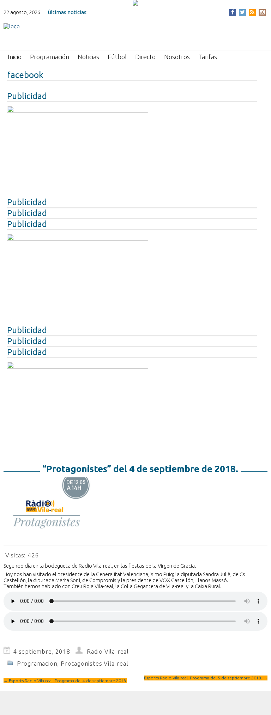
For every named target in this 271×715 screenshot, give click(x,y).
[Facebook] (232, 12)
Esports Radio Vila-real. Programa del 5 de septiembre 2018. (205, 678)
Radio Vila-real (108, 651)
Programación (49, 56)
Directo (145, 56)
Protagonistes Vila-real (94, 663)
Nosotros (177, 56)
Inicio (15, 56)
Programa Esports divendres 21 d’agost (136, 12)
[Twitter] (242, 12)
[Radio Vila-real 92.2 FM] (12, 33)
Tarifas (207, 56)
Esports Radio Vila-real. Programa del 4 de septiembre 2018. (65, 680)
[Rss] (252, 12)
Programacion (37, 663)
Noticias (88, 56)
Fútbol (117, 56)
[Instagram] (262, 12)
